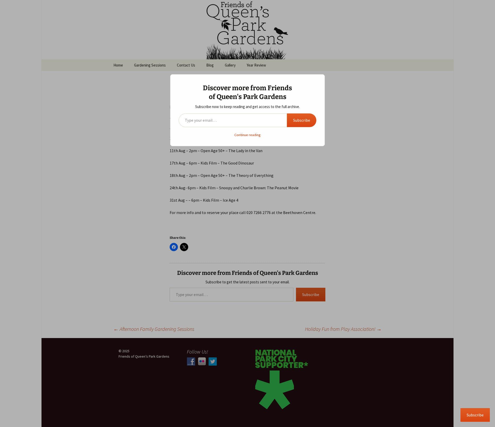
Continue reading (247, 135)
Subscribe (301, 120)
